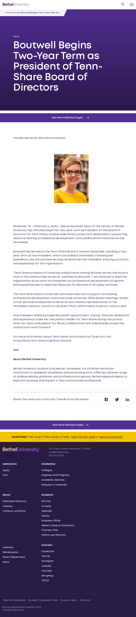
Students (47, 495)
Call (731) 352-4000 (83, 437)
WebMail (46, 511)
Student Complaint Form (43, 600)
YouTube (46, 571)
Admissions (10, 464)
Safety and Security (53, 535)
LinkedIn (46, 566)
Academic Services (53, 480)
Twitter (45, 556)
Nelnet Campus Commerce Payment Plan (57, 528)
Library (45, 516)
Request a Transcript (54, 485)
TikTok (45, 581)
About (6, 495)
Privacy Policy (68, 600)
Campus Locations (14, 511)
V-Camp (46, 506)
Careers (7, 506)
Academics (48, 464)
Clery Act (85, 600)
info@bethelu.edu (59, 452)
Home (8, 13)
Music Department (14, 557)
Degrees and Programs (55, 475)
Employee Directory (15, 501)
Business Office (50, 521)
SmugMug (47, 576)
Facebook (47, 551)
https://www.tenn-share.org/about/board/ (42, 341)
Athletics (8, 547)
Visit (5, 475)
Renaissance (10, 552)
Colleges (46, 470)
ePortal (46, 501)
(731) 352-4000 (56, 456)
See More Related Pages (68, 425)
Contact (46, 545)
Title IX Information (14, 600)
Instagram (47, 561)
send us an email (111, 437)
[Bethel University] (21, 451)
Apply (6, 470)
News (16, 13)
